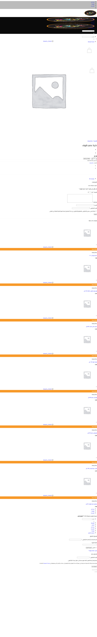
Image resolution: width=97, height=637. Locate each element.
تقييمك (95, 192)
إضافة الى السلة (87, 158)
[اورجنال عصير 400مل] (87, 384)
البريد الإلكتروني (93, 208)
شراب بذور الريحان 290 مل (91, 468)
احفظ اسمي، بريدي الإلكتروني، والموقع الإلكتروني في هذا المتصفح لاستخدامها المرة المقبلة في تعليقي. (72, 211)
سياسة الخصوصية (46, 563)
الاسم (95, 205)
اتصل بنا (92, 6)
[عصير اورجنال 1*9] (87, 242)
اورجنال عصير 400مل (92, 397)
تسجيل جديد (94, 566)
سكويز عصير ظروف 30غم (91, 504)
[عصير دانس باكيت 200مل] (87, 313)
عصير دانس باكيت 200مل (91, 326)
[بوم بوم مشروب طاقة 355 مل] (87, 278)
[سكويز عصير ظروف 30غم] (87, 491)
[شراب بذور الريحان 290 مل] (87, 455)
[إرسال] (93, 521)
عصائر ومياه (90, 141)
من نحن (92, 2)
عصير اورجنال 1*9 (93, 255)
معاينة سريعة (94, 249)
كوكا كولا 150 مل (93, 362)
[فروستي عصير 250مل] (87, 420)
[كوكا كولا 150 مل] (87, 349)
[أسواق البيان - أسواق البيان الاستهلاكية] (70, 22)
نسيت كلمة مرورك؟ (93, 551)
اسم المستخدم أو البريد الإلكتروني (89, 540)
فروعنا (93, 4)
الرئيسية (92, 18)
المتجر (93, 20)
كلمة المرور (94, 543)
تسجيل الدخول (89, 547)
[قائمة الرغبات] (96, 457)
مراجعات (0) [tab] (91, 179)
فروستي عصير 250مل (92, 433)
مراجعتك (95, 202)
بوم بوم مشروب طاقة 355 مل (90, 291)
